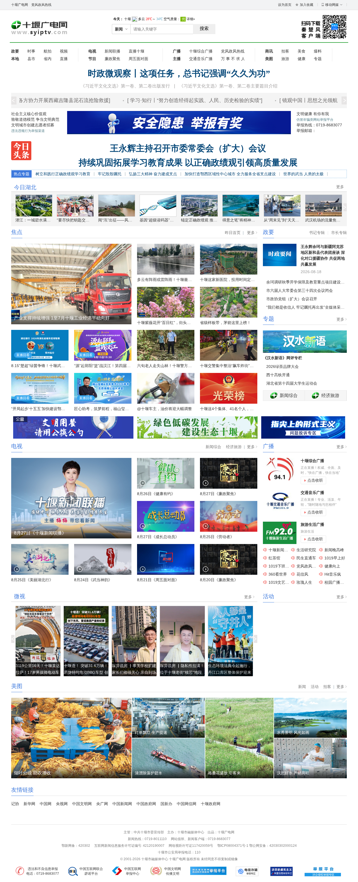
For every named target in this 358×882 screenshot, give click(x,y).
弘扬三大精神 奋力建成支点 (153, 174)
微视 (19, 596)
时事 (31, 51)
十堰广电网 (19, 5)
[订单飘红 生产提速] (168, 717)
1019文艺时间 (280, 582)
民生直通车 (306, 558)
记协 (15, 803)
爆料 (318, 51)
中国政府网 (146, 803)
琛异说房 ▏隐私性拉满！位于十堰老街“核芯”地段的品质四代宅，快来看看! (182, 672)
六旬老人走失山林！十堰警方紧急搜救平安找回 (178, 365)
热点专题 (21, 174)
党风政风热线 (41, 5)
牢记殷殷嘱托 (109, 174)
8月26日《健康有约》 (156, 493)
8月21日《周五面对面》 (158, 580)
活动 (268, 596)
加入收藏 (306, 5)
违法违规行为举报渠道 (28, 131)
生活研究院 (306, 550)
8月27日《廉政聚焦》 (219, 493)
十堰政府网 (210, 803)
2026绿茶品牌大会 (282, 366)
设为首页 (284, 5)
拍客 (285, 51)
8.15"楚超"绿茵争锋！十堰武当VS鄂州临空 (48, 365)
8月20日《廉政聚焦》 (219, 580)
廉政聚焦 (112, 58)
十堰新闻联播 (280, 550)
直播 (64, 58)
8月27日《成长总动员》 (158, 537)
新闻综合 (289, 395)
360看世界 (277, 574)
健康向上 (332, 566)
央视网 (62, 803)
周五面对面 (138, 58)
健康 (301, 58)
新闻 (302, 686)
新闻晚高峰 (334, 550)
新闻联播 (112, 51)
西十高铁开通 (278, 375)
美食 (301, 51)
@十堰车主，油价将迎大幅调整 (164, 408)
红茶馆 (274, 558)
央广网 (102, 803)
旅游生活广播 (312, 524)
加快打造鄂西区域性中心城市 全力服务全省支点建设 (230, 174)
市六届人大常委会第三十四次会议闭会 (299, 290)
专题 (318, 58)
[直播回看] (40, 345)
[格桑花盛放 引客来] (239, 738)
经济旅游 (330, 395)
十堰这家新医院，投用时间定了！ (229, 279)
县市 (31, 58)
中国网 (45, 803)
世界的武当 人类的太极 (303, 174)
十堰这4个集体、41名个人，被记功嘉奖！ (236, 408)
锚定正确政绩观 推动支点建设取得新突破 (217, 220)
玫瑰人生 (304, 582)
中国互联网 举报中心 (132, 871)
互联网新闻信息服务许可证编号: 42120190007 (129, 846)
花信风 (302, 574)
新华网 (29, 803)
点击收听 (315, 480)
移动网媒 (332, 5)
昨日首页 (233, 232)
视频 (64, 51)
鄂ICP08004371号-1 (233, 846)
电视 (16, 446)
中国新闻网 (122, 803)
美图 (16, 686)
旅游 (285, 58)
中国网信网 (186, 803)
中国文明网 (82, 803)
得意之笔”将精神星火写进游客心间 (252, 220)
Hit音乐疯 (332, 574)
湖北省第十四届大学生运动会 (291, 383)
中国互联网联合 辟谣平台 (91, 871)
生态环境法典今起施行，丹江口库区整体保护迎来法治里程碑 (229, 672)
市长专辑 (339, 232)
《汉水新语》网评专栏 (282, 358)
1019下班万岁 (280, 566)
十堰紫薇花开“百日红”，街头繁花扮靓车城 (173, 322)
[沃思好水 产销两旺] (310, 758)
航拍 (47, 51)
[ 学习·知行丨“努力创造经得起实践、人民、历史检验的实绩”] (184, 100)
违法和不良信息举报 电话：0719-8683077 (42, 871)
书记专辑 (317, 232)
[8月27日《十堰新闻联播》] (71, 498)
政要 (268, 232)
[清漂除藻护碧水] (168, 758)
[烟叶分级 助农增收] (71, 738)
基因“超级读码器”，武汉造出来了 (168, 220)
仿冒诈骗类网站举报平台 (314, 120)
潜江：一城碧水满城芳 (35, 220)
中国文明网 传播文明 (172, 871)
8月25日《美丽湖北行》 (32, 580)
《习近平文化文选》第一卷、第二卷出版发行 (125, 86)
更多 (340, 187)
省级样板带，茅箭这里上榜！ (225, 322)
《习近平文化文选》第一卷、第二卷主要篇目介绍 (228, 86)
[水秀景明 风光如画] (310, 717)
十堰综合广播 (201, 51)
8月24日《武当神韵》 (93, 580)
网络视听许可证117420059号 (191, 846)
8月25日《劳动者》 (217, 537)
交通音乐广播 (201, 58)
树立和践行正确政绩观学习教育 (63, 174)
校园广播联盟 (336, 582)
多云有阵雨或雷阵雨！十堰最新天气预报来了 (176, 279)
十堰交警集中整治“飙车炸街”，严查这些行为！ (240, 365)
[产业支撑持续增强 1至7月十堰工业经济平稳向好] (71, 284)
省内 (47, 58)
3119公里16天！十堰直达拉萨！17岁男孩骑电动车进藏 (38, 672)
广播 (268, 446)
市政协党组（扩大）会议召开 (291, 299)
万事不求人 (232, 58)
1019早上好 (334, 558)
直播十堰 (136, 51)
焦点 (16, 232)
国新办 (166, 803)
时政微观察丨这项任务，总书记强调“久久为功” (179, 73)
